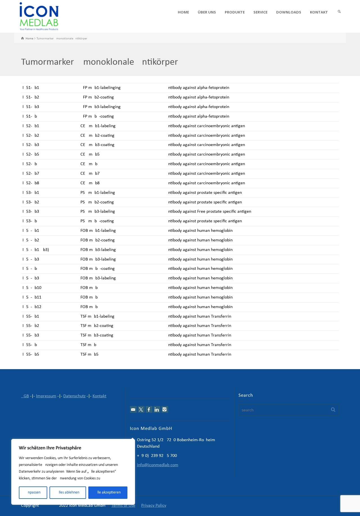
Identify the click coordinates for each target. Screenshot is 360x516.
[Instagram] (164, 409)
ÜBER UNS (207, 12)
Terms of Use (123, 505)
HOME (183, 12)
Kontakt (99, 396)
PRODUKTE (235, 12)
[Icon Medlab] (39, 16)
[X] (141, 409)
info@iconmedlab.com (157, 465)
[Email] (133, 409)
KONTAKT (319, 12)
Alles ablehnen (68, 492)
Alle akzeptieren (108, 492)
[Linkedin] (157, 409)
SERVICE (260, 12)
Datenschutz (74, 396)
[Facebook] (149, 409)
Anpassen (33, 492)
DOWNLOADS (288, 12)
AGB (25, 396)
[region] (73, 472)
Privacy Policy (153, 505)
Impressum (46, 396)
